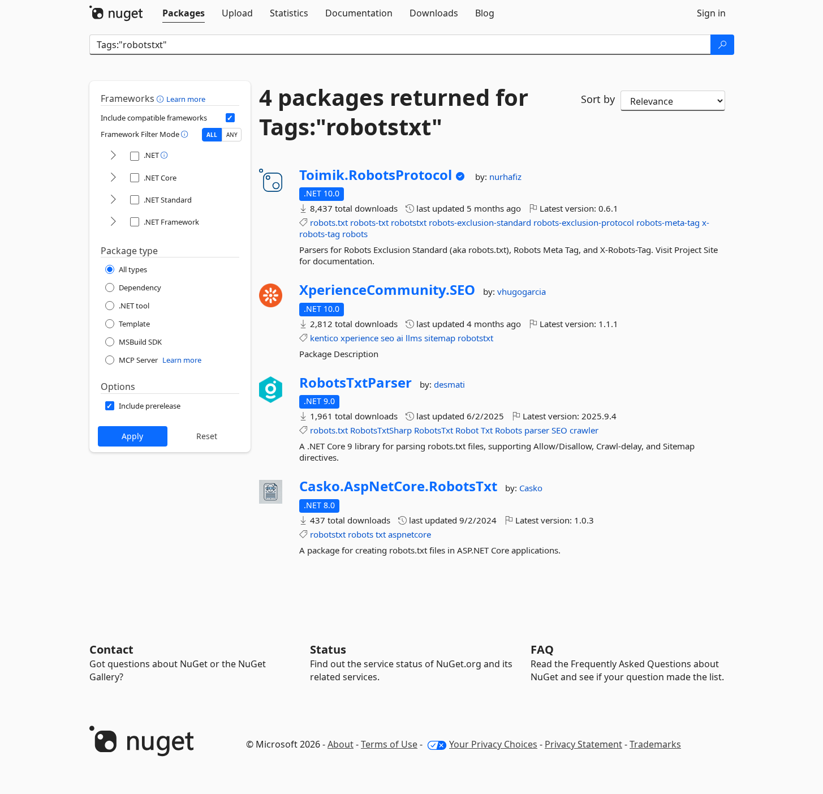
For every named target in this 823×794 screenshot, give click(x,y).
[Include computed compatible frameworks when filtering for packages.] (230, 118)
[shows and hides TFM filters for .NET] (113, 156)
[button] (161, 98)
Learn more (185, 99)
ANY (232, 135)
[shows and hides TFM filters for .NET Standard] (113, 200)
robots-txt (369, 222)
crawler (584, 430)
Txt (487, 430)
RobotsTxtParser (355, 382)
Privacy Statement (583, 744)
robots (355, 233)
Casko (530, 487)
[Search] (722, 45)
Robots (508, 430)
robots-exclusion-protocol (583, 222)
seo (387, 338)
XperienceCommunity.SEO (387, 290)
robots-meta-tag (668, 222)
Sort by (598, 99)
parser (536, 430)
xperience (359, 338)
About (341, 744)
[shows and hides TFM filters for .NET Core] (113, 178)
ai (400, 338)
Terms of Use (389, 744)
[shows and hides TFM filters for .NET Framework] (113, 222)
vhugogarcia (521, 291)
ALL (211, 135)
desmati (449, 384)
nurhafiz (505, 176)
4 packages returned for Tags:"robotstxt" (393, 112)
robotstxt (408, 222)
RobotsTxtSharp (381, 430)
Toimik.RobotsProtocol (375, 175)
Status (328, 649)
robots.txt (329, 222)
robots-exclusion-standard (480, 222)
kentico (324, 338)
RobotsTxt (433, 430)
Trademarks (655, 744)
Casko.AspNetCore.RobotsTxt (398, 486)
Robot (467, 430)
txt (381, 534)
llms (414, 338)
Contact (111, 649)
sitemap (439, 338)
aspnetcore (409, 534)
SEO (559, 430)
